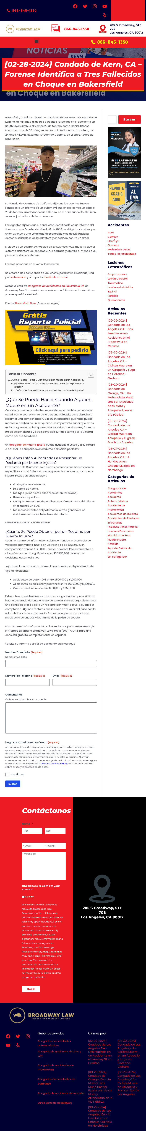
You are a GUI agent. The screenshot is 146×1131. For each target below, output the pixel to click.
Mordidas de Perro (119, 535)
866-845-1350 (76, 29)
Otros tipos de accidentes (55, 1103)
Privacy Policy (33, 973)
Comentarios (13, 694)
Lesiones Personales (121, 531)
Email (62, 676)
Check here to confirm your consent (41, 887)
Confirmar (17, 774)
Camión (113, 237)
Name (27, 824)
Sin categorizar (117, 556)
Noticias (113, 544)
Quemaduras (116, 300)
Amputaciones (117, 274)
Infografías (115, 522)
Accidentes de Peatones (123, 518)
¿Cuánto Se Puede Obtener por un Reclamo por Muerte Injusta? (49, 390)
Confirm (29, 896)
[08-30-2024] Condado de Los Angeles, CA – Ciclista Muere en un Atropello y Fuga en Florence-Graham (121, 365)
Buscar (129, 119)
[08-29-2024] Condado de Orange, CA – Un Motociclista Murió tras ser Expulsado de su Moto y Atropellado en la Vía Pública (120, 400)
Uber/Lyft (113, 241)
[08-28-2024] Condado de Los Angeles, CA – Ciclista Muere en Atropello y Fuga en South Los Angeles (121, 431)
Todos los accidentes (122, 254)
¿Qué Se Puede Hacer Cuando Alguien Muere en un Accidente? (46, 380)
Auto (111, 232)
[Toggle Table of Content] (89, 375)
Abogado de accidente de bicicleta (61, 1093)
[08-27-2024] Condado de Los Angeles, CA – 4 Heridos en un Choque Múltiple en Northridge (121, 459)
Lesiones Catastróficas (123, 527)
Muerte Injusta (117, 539)
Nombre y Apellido (16, 657)
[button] (37, 41)
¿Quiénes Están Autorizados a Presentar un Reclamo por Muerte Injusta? (49, 385)
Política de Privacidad (54, 763)
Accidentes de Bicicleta (123, 514)
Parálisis (113, 296)
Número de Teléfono (25, 676)
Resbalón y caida (119, 249)
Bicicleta (113, 245)
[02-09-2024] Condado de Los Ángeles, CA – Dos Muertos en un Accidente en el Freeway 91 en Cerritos (120, 333)
